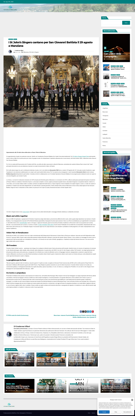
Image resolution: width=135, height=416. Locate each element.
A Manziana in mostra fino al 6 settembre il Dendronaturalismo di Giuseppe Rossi (19, 361)
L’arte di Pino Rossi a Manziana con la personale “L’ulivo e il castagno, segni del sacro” (82, 361)
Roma (104, 145)
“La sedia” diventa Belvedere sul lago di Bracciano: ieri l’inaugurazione (119, 211)
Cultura (118, 83)
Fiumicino (105, 141)
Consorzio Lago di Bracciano (117, 206)
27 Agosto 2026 (109, 59)
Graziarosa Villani (19, 50)
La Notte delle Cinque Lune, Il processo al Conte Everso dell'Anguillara (31, 337)
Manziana (11, 39)
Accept (104, 412)
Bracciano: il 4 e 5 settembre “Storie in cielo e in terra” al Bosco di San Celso (49, 388)
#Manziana (26, 52)
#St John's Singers (34, 52)
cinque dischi (26, 211)
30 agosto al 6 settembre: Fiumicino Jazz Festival (48, 361)
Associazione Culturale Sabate (78, 337)
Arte (103, 383)
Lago (118, 92)
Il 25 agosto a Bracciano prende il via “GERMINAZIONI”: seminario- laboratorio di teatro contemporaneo (119, 87)
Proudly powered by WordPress (10, 413)
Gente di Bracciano (24, 335)
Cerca (104, 18)
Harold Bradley (23, 222)
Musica (15, 39)
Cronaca (112, 173)
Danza (111, 51)
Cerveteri (105, 130)
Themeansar (29, 413)
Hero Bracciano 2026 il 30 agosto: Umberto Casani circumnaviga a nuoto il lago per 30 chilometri (119, 70)
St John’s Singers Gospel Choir (81, 156)
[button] (132, 399)
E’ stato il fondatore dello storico (46, 224)
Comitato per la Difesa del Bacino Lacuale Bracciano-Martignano (30, 339)
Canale (104, 123)
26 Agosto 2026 (107, 390)
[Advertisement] (46, 27)
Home (89, 413)
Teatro (118, 74)
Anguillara (105, 108)
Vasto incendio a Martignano (119, 219)
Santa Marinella (107, 138)
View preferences (127, 412)
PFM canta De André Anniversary (18, 315)
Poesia (121, 196)
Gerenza (93, 413)
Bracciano (106, 51)
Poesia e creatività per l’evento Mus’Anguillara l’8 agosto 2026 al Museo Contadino (118, 200)
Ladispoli (105, 134)
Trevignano (105, 115)
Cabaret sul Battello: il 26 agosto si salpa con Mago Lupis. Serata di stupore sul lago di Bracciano (118, 96)
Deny (116, 412)
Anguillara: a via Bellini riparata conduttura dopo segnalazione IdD (118, 191)
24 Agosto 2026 (109, 180)
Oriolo (104, 126)
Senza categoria (41, 383)
